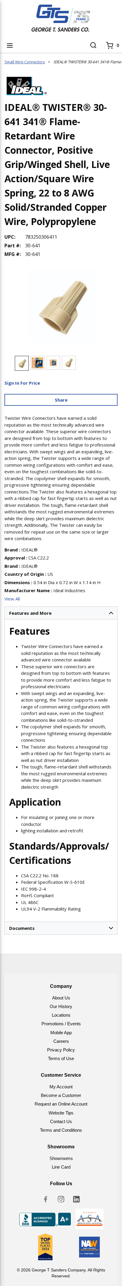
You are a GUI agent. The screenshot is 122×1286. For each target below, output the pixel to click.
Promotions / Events (61, 1023)
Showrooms (61, 1158)
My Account (61, 1086)
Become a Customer (61, 1095)
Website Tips (61, 1112)
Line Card (61, 1166)
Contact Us (61, 1121)
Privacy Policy (61, 1049)
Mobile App (61, 1032)
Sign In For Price (22, 383)
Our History (61, 1006)
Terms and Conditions (61, 1130)
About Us (61, 997)
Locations (61, 1015)
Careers (61, 1041)
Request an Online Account (61, 1103)
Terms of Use (61, 1058)
